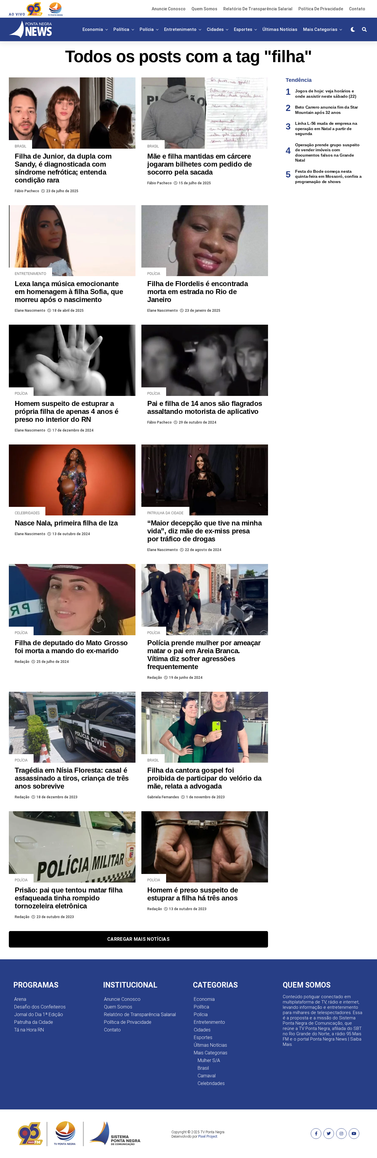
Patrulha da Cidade (33, 1022)
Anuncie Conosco (169, 8)
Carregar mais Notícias (138, 939)
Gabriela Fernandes (163, 797)
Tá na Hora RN (29, 1030)
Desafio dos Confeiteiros (40, 1007)
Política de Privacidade (320, 8)
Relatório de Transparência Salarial (257, 8)
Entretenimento (180, 29)
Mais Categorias (320, 29)
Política (121, 29)
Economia (92, 29)
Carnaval (207, 1076)
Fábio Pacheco (27, 191)
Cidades (215, 29)
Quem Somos (204, 8)
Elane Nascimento (30, 310)
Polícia (147, 29)
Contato (357, 8)
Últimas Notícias (279, 29)
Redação (22, 662)
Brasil (203, 1068)
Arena (20, 999)
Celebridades (211, 1083)
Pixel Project (207, 1136)
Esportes (243, 29)
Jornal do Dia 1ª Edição (38, 1014)
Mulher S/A (209, 1060)
